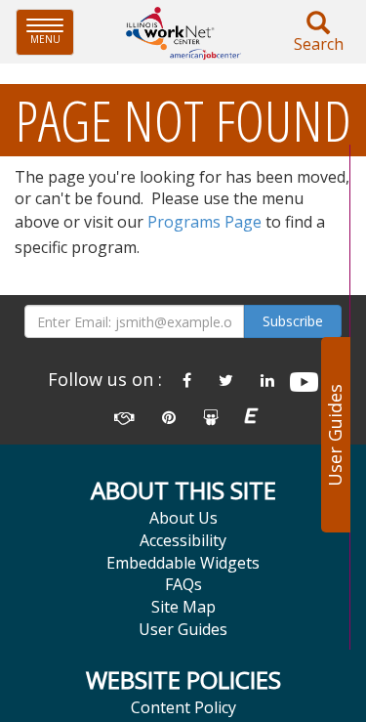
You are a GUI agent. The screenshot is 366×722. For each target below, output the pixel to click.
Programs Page (204, 222)
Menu (52, 32)
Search (319, 44)
